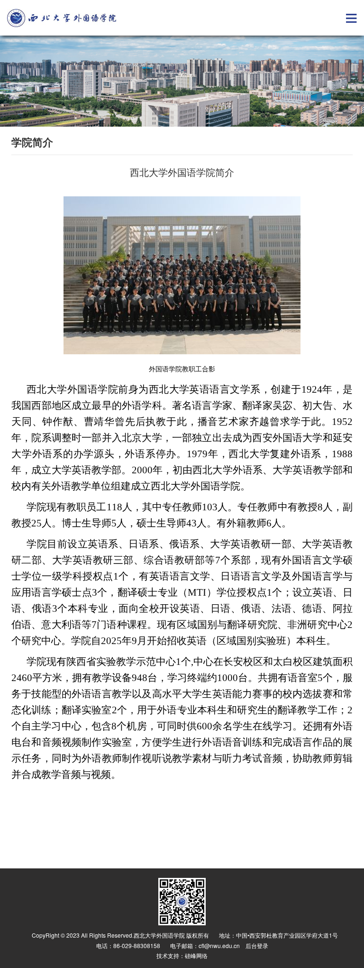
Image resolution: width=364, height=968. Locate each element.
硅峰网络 (196, 955)
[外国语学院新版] (61, 18)
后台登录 (257, 945)
